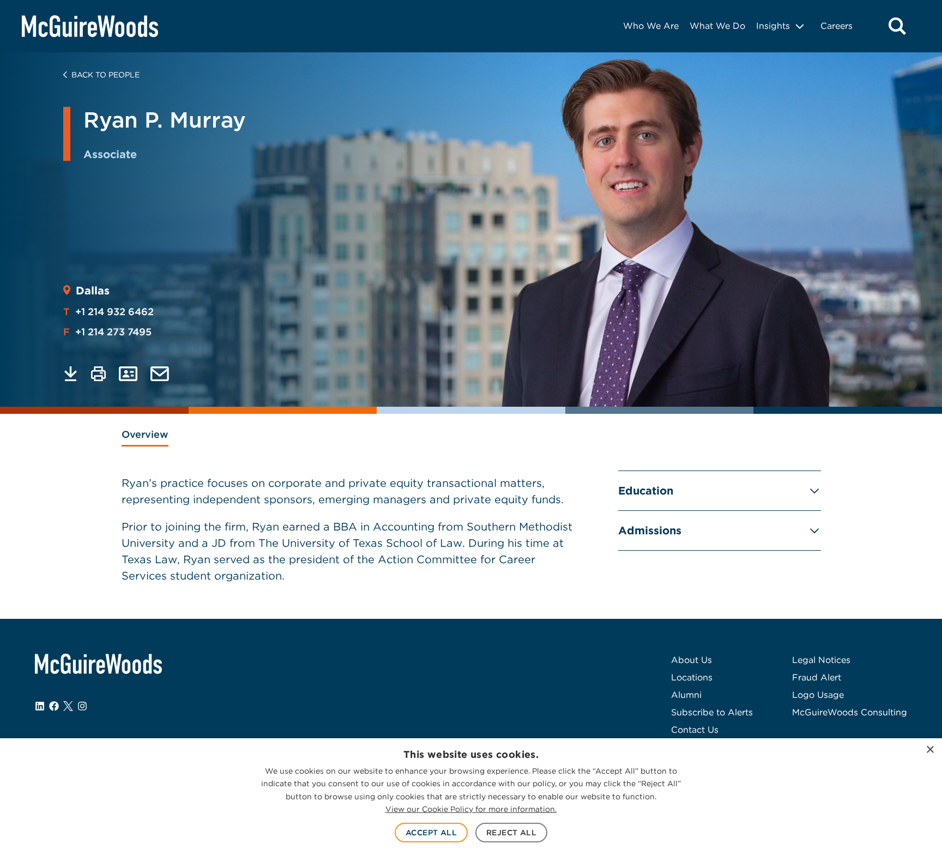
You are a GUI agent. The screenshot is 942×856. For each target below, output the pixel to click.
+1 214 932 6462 (108, 311)
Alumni (686, 695)
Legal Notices (821, 660)
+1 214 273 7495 (107, 331)
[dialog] (471, 797)
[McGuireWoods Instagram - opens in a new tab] (82, 706)
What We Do (717, 26)
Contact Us (694, 730)
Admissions (649, 530)
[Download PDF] (70, 373)
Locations (691, 677)
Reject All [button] (511, 832)
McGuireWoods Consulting (849, 712)
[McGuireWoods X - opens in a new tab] (68, 706)
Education (645, 490)
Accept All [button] (431, 832)
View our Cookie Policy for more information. (471, 809)
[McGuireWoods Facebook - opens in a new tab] (54, 706)
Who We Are (651, 26)
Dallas (93, 290)
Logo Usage (818, 695)
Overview (145, 434)
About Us (691, 660)
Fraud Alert (816, 677)
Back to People (105, 74)
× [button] (930, 750)
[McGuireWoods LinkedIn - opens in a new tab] (40, 706)
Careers (836, 26)
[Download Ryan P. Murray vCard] (128, 373)
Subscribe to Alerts (712, 712)
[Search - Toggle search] (897, 26)
